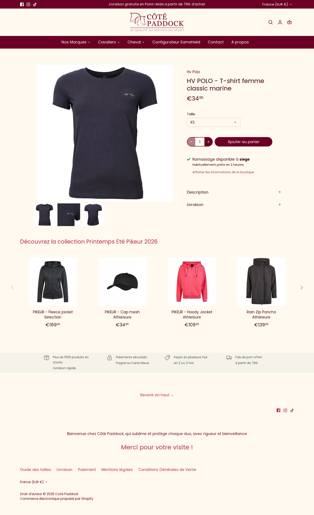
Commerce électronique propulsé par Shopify (56, 498)
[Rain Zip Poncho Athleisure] (261, 282)
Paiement (87, 469)
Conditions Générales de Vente (167, 469)
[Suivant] (301, 287)
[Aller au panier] (289, 22)
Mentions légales (117, 469)
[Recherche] (270, 22)
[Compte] (280, 22)
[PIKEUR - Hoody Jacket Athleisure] (192, 282)
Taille (191, 114)
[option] (44, 214)
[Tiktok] (35, 4)
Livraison (195, 204)
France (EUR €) (275, 4)
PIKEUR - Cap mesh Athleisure (122, 314)
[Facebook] (22, 4)
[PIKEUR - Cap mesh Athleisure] (122, 282)
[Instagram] (28, 4)
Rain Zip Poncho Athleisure (261, 314)
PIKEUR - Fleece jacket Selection (53, 314)
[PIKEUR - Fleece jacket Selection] (53, 282)
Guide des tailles (35, 469)
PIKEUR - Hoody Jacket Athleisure (192, 314)
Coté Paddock (66, 494)
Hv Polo (193, 71)
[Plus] (208, 141)
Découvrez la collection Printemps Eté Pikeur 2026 (89, 242)
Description (197, 192)
